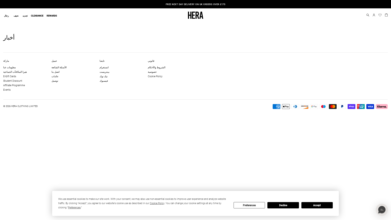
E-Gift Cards (9, 76)
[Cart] (386, 14)
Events (7, 89)
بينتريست (104, 71)
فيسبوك (104, 80)
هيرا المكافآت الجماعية (15, 71)
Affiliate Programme (14, 85)
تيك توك (104, 76)
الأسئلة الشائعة (59, 67)
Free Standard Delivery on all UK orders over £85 (225, 4)
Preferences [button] (74, 207)
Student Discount (12, 80)
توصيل (55, 80)
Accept (317, 205)
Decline (283, 205)
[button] (368, 15)
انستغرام (104, 67)
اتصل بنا (55, 71)
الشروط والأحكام (156, 67)
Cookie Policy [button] (157, 203)
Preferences (249, 205)
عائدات (55, 76)
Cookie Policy (155, 76)
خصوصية (152, 71)
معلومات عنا (9, 67)
